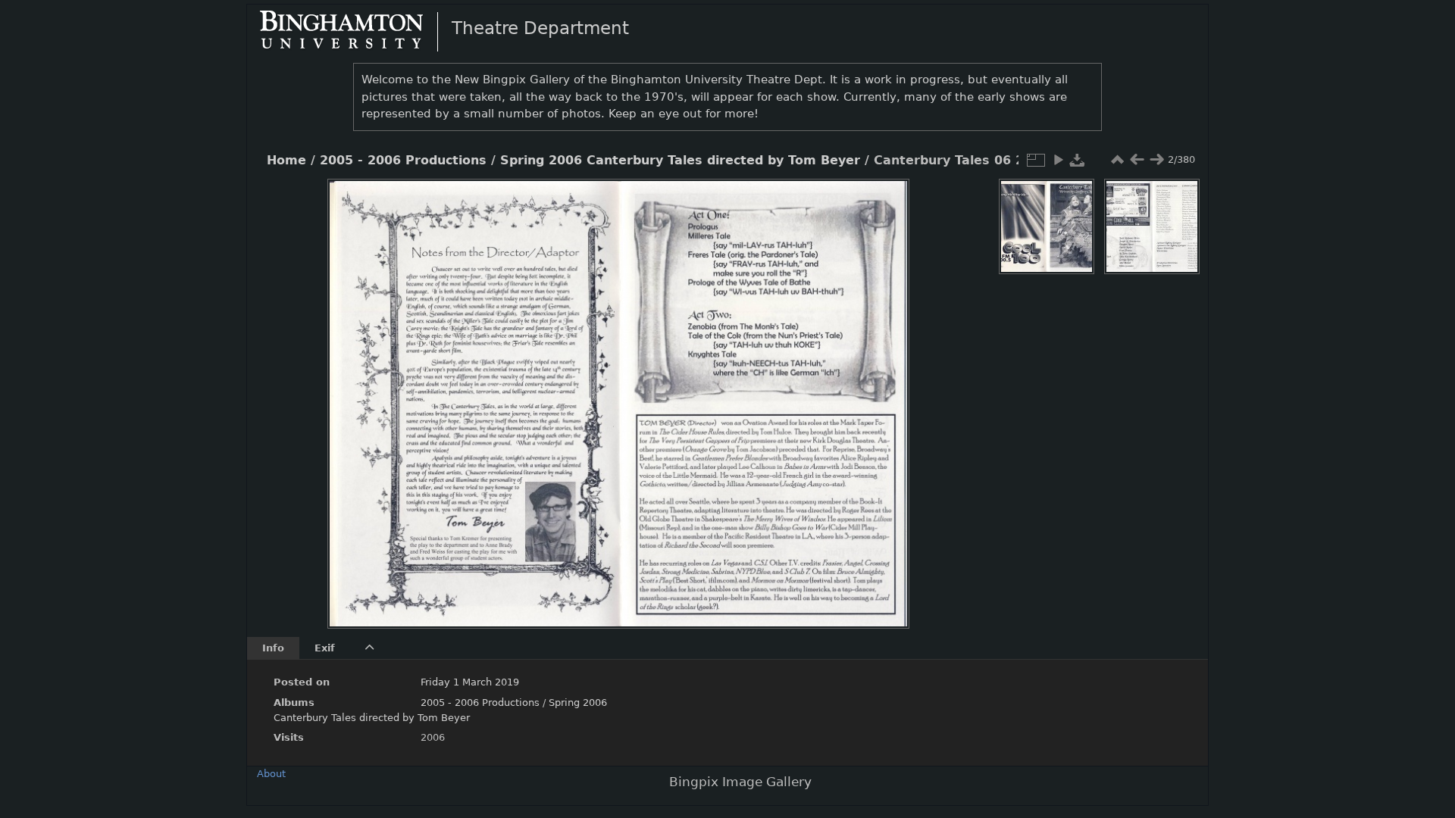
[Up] (612, 201)
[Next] (885, 392)
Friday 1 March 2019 (470, 682)
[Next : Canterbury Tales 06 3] (1156, 160)
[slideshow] (1058, 160)
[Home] (354, 31)
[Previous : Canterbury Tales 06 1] (1137, 160)
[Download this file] (1077, 160)
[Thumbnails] (1117, 160)
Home (286, 160)
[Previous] (351, 392)
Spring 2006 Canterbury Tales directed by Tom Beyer (680, 160)
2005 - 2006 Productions (403, 160)
